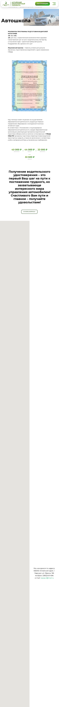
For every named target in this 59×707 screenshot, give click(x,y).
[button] (54, 3)
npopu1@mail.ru (47, 578)
